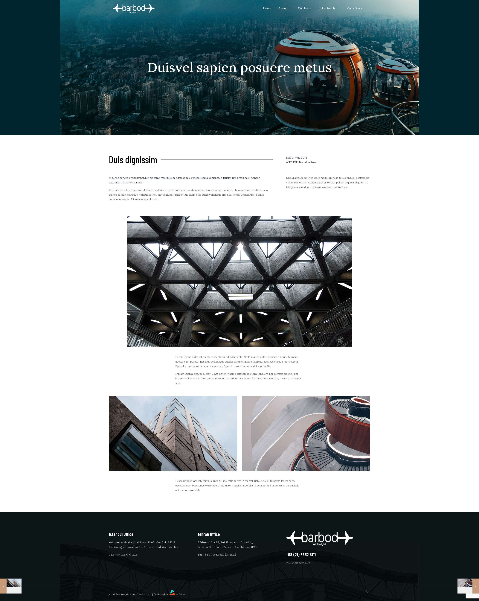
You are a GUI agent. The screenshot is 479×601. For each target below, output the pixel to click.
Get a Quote (354, 8)
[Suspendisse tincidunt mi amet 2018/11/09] (468, 586)
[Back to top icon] (366, 592)
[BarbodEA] (134, 8)
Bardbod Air (144, 594)
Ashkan (180, 594)
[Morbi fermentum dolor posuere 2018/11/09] (11, 586)
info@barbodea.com (298, 563)
